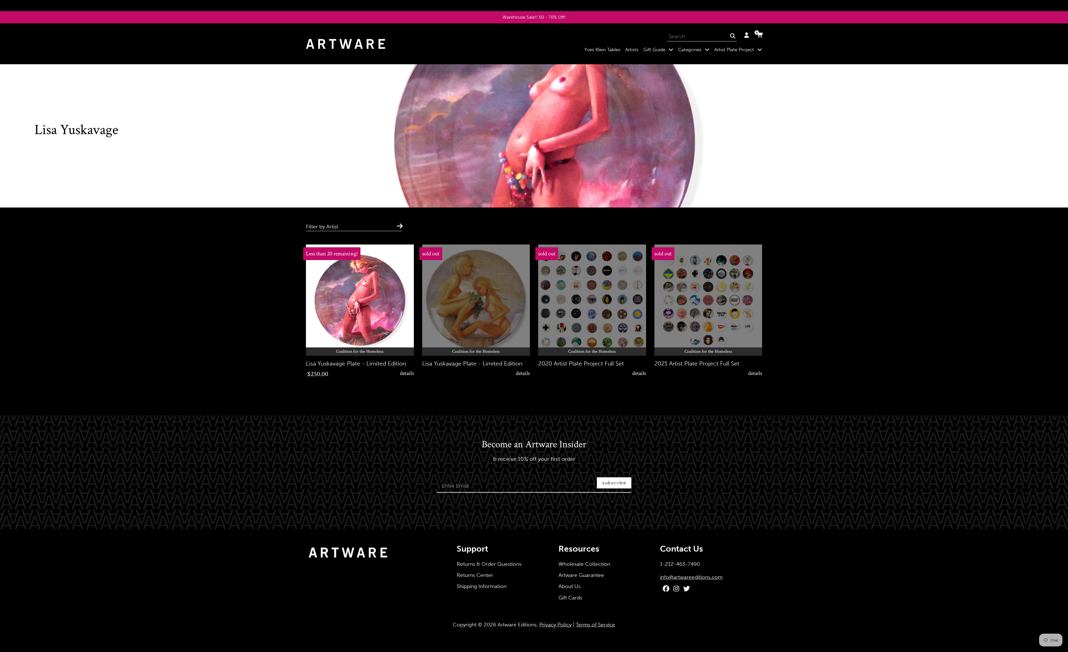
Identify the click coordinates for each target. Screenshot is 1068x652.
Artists (632, 49)
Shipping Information (481, 586)
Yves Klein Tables (602, 49)
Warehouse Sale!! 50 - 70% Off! (534, 17)
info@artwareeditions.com (691, 577)
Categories (695, 49)
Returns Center (475, 575)
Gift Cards (570, 597)
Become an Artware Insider (534, 445)
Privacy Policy (555, 624)
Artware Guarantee (581, 575)
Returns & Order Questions (489, 564)
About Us (569, 586)
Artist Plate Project (739, 49)
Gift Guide (659, 49)
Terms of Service (595, 624)
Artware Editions (517, 624)
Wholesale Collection (584, 564)
